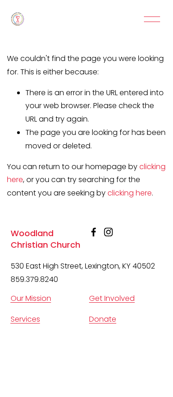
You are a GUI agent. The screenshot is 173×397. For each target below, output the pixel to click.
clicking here (129, 193)
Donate (102, 319)
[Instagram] (108, 232)
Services (25, 319)
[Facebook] (93, 232)
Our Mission (31, 298)
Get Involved (112, 298)
